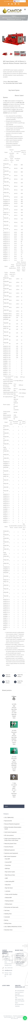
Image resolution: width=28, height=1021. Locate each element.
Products (14, 16)
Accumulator (9, 83)
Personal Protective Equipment (11, 824)
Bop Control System (13, 81)
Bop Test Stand (9, 888)
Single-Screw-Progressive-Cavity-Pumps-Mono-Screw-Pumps (12, 839)
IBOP (6, 878)
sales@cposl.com (8, 970)
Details (14, 698)
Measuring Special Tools (10, 843)
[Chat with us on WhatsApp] (25, 1018)
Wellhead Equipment (9, 850)
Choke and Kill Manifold (11, 894)
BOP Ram (7, 868)
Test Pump (6, 910)
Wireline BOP (8, 897)
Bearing (6, 920)
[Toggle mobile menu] (25, 9)
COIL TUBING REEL (9, 817)
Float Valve (8, 865)
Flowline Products (8, 846)
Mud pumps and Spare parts (11, 907)
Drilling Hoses (7, 923)
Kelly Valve (8, 884)
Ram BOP (7, 859)
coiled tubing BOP (9, 881)
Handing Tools (8, 913)
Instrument (7, 917)
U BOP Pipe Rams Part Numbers (20, 962)
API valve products (9, 835)
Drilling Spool (8, 904)
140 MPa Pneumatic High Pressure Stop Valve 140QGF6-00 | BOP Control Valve (14, 737)
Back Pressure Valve (10, 875)
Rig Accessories (8, 820)
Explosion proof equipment (11, 853)
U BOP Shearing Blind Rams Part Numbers (20, 955)
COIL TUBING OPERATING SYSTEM (13, 926)
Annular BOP (8, 862)
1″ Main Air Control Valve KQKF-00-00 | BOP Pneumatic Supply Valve (14, 790)
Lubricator (7, 891)
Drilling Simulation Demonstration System (12, 828)
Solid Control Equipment (10, 832)
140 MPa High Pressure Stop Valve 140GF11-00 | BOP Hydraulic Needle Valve (14, 711)
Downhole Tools (8, 930)
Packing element (9, 900)
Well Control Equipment (10, 856)
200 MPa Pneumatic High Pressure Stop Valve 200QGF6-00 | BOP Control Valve (14, 763)
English (18, 1)
